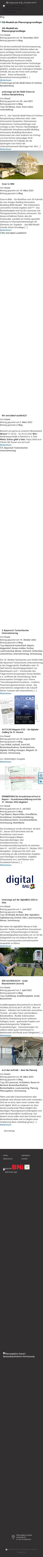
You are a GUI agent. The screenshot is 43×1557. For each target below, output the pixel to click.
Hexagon (20, 750)
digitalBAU (34, 915)
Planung (34, 1088)
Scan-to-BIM (8, 184)
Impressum (26, 1155)
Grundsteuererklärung (23, 817)
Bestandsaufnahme (9, 747)
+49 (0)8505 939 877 (30, 3)
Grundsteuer (6, 817)
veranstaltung (6, 109)
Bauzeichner (6, 998)
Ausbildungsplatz (25, 996)
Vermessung (36, 654)
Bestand (20, 915)
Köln (24, 917)
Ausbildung (10, 996)
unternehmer (6, 654)
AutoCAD (25, 744)
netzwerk (26, 651)
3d (6, 107)
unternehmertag (21, 654)
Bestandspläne (7, 1088)
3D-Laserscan (11, 1082)
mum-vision (27, 107)
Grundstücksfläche (28, 820)
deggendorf (5, 648)
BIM (26, 915)
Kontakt (24, 1159)
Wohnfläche (18, 822)
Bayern (30, 645)
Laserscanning (7, 651)
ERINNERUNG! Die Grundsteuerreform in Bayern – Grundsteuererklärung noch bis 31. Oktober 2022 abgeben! (21, 799)
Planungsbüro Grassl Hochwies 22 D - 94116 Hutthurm (24, 1537)
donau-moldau (19, 648)
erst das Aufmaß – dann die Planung (19, 1070)
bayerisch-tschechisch (15, 645)
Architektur (24, 1082)
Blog (20, 40)
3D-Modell (10, 915)
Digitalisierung (6, 917)
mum (18, 107)
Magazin (30, 750)
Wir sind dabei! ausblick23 (14, 415)
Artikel (8, 744)
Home (5, 1155)
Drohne (30, 648)
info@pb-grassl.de (14, 3)
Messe (11, 107)
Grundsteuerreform (9, 820)
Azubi (36, 996)
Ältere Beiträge (9, 1131)
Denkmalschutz (27, 747)
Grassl (7, 35)
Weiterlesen (5, 80)
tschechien (37, 651)
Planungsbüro (6, 1091)
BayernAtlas (18, 814)
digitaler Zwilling (7, 750)
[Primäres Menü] (37, 9)
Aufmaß (16, 744)
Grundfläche (31, 814)
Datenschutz (8, 1159)
